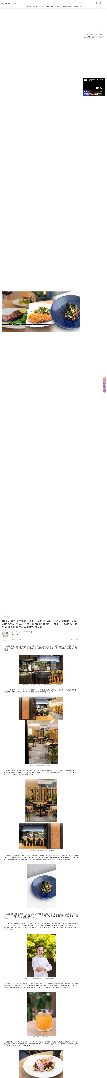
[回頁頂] (104, 391)
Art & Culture (55, 6)
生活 (85, 37)
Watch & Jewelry (44, 6)
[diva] (19, 3)
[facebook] (96, 3)
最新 (88, 31)
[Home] (7, 3)
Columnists (77, 6)
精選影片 (102, 91)
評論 (96, 34)
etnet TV (86, 34)
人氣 (99, 31)
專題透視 (101, 34)
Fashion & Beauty (31, 6)
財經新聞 (91, 34)
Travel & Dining (67, 6)
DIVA (89, 37)
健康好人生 (94, 37)
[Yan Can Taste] (5, 633)
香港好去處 (100, 37)
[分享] (7, 640)
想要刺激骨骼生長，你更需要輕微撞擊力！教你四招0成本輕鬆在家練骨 (93, 93)
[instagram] (100, 3)
